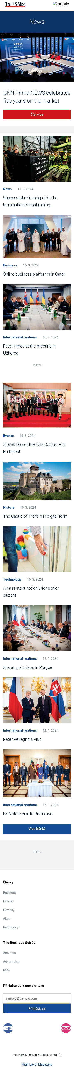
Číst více (37, 114)
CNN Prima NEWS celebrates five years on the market (37, 97)
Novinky (9, 910)
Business (10, 265)
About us (9, 953)
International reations (20, 337)
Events (8, 436)
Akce (6, 919)
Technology (12, 579)
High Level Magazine (37, 1064)
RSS (6, 970)
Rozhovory (10, 927)
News (7, 189)
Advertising (11, 962)
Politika (8, 901)
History (8, 507)
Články (8, 882)
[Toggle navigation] (61, 4)
